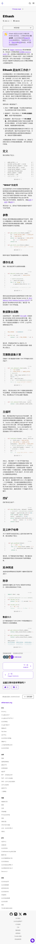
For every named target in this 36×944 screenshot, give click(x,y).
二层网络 (3, 791)
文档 (2, 808)
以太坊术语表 (5, 748)
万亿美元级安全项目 (6, 908)
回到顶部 (29, 697)
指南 (2, 758)
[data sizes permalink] (2, 617)
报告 (2, 904)
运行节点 (3, 735)
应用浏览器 (4, 768)
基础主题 (3, 821)
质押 (20, 42)
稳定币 (3, 771)
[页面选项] (11, 21)
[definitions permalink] (2, 151)
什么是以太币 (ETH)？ (7, 718)
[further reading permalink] (2, 567)
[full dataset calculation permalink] (2, 354)
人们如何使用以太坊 (6, 745)
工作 (18, 927)
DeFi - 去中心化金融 (7, 778)
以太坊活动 (4, 848)
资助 (2, 818)
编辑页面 (16, 21)
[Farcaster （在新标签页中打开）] (15, 914)
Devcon (4, 871)
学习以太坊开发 (5, 815)
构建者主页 (4, 801)
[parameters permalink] (2, 215)
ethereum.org (6, 702)
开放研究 (3, 895)
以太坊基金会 (5, 861)
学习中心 (3, 711)
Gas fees (4, 731)
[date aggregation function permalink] (2, 311)
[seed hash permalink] (2, 529)
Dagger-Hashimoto (16, 50)
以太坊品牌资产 (18, 921)
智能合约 (3, 728)
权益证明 (14, 42)
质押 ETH (4, 788)
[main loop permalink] (2, 411)
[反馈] (32, 940)
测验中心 (3, 741)
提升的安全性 (5, 888)
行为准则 (18, 924)
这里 (30, 200)
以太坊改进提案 (5, 898)
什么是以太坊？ (5, 715)
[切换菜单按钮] (33, 3)
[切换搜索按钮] (30, 3)
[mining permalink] (2, 498)
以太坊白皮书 (5, 881)
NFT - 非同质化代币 (6, 775)
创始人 (3, 831)
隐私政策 (18, 930)
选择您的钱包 (5, 761)
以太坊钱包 (4, 721)
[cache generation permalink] (2, 262)
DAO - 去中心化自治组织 (8, 781)
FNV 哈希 (24, 316)
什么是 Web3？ (5, 725)
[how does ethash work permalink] (2, 70)
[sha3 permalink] (2, 185)
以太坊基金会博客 (7, 865)
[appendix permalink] (2, 580)
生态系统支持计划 (7, 868)
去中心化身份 (5, 784)
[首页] (2, 3)
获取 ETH (4, 765)
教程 (2, 805)
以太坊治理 (4, 901)
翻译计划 (3, 855)
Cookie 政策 (18, 936)
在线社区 (3, 845)
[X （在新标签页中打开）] (20, 914)
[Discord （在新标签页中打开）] (24, 914)
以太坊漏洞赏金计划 (6, 858)
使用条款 (18, 933)
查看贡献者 (17, 657)
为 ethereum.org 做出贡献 (8, 851)
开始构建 (3, 811)
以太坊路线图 (5, 885)
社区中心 (3, 841)
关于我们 (18, 918)
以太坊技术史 (5, 891)
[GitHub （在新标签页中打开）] (11, 914)
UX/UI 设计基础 (5, 825)
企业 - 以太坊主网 (7, 828)
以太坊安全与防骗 (6, 738)
